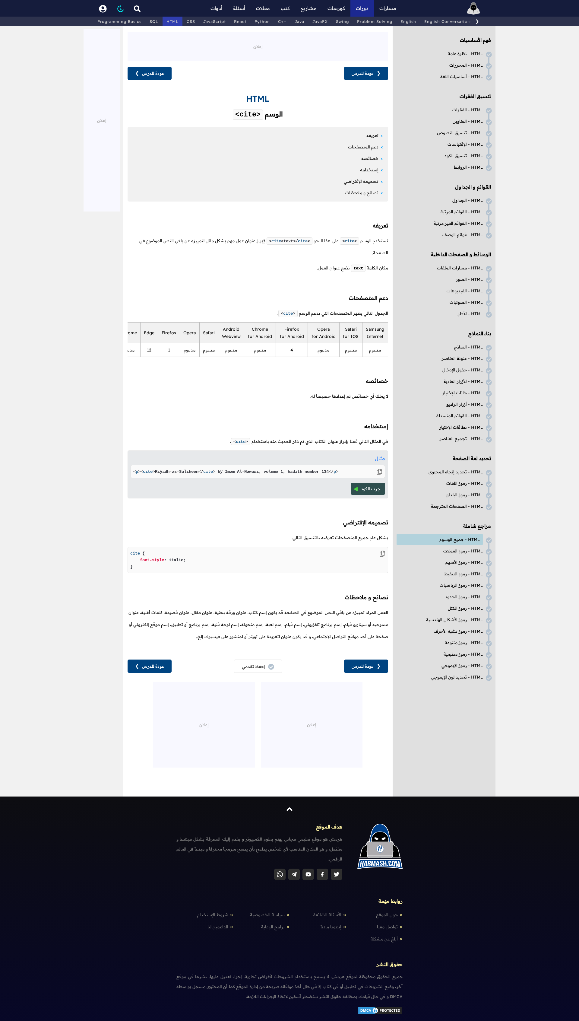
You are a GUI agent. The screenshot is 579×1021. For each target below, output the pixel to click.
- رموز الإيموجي (462, 665)
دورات (362, 8)
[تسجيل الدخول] (102, 8)
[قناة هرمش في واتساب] (280, 874)
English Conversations (448, 21)
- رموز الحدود (464, 597)
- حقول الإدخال (462, 370)
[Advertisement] (258, 45)
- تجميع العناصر (461, 438)
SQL (154, 21)
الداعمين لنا (217, 927)
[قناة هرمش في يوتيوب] (308, 874)
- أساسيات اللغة (461, 76)
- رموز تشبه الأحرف (458, 631)
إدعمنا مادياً (331, 927)
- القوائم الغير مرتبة (458, 223)
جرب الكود (370, 488)
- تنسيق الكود (464, 155)
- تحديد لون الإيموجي (457, 677)
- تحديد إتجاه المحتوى (456, 472)
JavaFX (320, 21)
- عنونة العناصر (462, 358)
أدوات (216, 8)
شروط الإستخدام (212, 915)
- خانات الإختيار (462, 393)
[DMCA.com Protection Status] (380, 1013)
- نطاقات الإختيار (461, 427)
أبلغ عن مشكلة (384, 939)
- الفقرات (467, 110)
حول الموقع (387, 915)
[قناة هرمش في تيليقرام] (294, 874)
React (240, 21)
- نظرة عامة (465, 53)
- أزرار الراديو (464, 404)
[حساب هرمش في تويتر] (336, 874)
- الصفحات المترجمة (457, 506)
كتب (285, 8)
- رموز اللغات (464, 483)
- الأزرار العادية (463, 381)
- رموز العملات (463, 551)
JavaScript (214, 21)
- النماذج (468, 347)
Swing (342, 21)
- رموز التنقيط (463, 574)
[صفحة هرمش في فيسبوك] (322, 874)
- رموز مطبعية (463, 654)
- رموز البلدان (464, 495)
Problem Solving (374, 21)
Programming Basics (119, 21)
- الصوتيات (466, 302)
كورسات (336, 8)
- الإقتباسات (465, 144)
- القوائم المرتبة (462, 212)
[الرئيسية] (473, 8)
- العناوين (468, 121)
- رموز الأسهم (464, 562)
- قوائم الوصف (462, 234)
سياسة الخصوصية (267, 915)
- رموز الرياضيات (461, 585)
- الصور (469, 279)
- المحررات (466, 65)
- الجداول (467, 200)
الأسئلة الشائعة (327, 915)
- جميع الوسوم (459, 539)
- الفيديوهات (465, 291)
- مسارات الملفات (460, 268)
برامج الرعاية (273, 927)
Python (262, 21)
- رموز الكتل (465, 608)
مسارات (387, 8)
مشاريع (309, 8)
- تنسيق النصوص (460, 132)
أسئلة (239, 8)
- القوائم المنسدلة (459, 415)
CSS (191, 21)
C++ (282, 21)
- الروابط (468, 167)
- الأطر (470, 313)
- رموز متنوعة (464, 642)
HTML (172, 21)
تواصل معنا (387, 927)
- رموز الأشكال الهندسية (454, 619)
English (408, 21)
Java (299, 21)
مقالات (263, 8)
